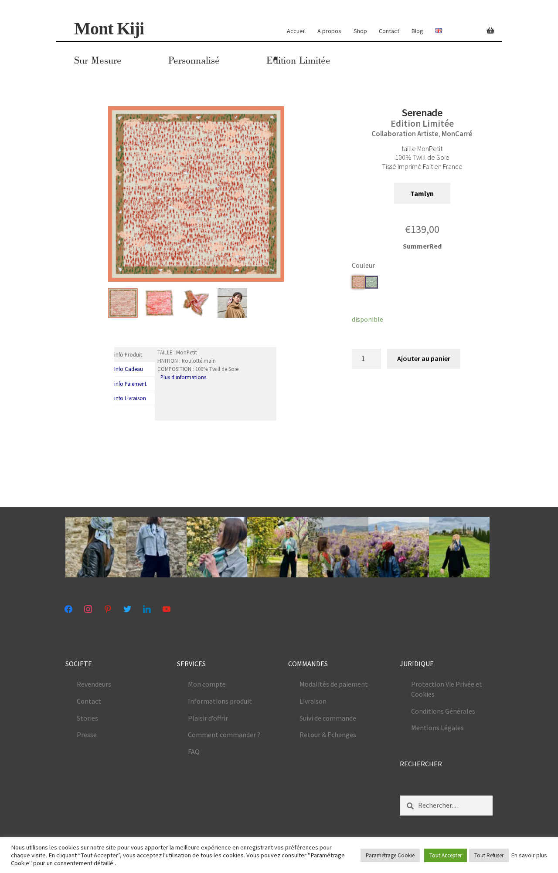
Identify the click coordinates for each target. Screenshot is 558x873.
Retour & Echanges (327, 734)
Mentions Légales (437, 727)
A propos (329, 31)
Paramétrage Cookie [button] (390, 855)
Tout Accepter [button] (445, 855)
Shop (360, 31)
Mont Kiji (109, 28)
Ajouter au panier (423, 358)
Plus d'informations (183, 377)
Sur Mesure (98, 60)
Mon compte (207, 684)
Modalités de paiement (333, 684)
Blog (417, 31)
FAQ (194, 751)
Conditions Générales (443, 711)
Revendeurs (94, 684)
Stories (87, 718)
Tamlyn (422, 193)
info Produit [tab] (128, 354)
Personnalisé (194, 60)
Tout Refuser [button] (489, 855)
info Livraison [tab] (130, 397)
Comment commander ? (224, 734)
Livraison (313, 701)
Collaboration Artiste (405, 133)
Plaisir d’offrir (208, 718)
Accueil (296, 31)
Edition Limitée (298, 60)
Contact (389, 31)
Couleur (363, 265)
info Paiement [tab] (130, 383)
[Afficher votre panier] (486, 25)
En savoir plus (529, 855)
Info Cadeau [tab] (128, 368)
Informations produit (220, 701)
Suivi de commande (327, 718)
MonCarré (457, 133)
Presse (87, 734)
